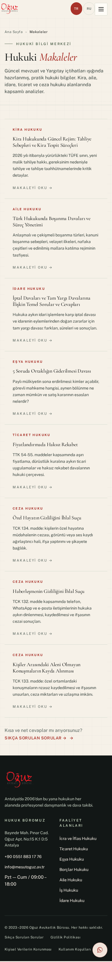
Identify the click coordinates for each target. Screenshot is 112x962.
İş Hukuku (68, 890)
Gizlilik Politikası (65, 937)
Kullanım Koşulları (75, 949)
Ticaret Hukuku (73, 849)
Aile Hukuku (70, 880)
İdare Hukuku (71, 900)
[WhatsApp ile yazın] (99, 949)
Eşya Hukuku (71, 859)
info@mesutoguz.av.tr (25, 867)
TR (76, 8)
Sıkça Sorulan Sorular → (36, 738)
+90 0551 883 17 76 (23, 856)
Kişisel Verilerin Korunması (28, 949)
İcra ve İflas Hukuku (77, 838)
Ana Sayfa (14, 32)
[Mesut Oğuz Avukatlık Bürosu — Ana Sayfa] (9, 9)
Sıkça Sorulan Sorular (24, 937)
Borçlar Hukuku (73, 869)
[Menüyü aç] (101, 9)
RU (89, 8)
